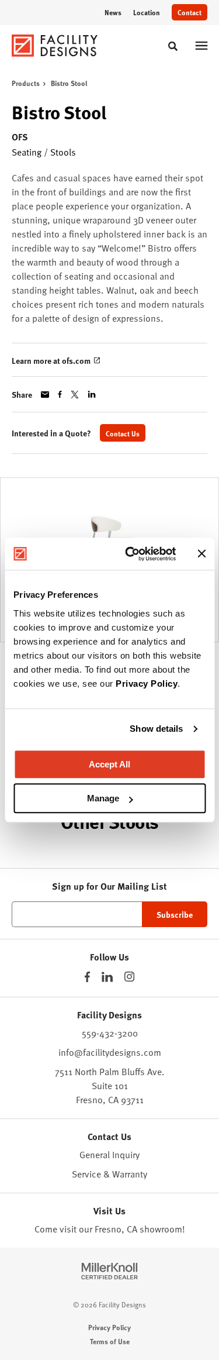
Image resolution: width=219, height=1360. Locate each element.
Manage (103, 798)
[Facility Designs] (55, 46)
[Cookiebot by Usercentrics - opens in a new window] (130, 554)
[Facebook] (87, 977)
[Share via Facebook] (60, 394)
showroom (161, 1229)
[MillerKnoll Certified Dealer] (109, 1271)
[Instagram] (129, 977)
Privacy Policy (147, 683)
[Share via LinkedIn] (92, 394)
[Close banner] (201, 554)
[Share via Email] (45, 394)
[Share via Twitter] (75, 394)
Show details (156, 729)
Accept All (109, 764)
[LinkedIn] (107, 977)
